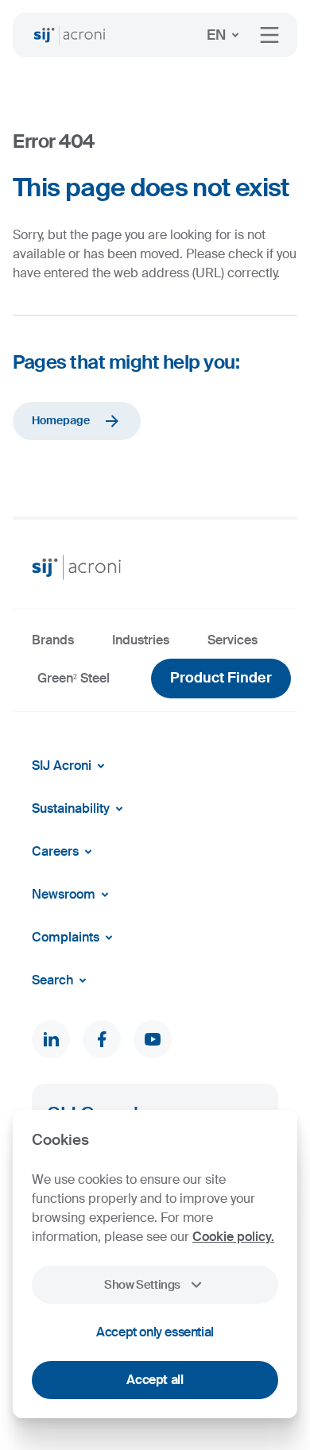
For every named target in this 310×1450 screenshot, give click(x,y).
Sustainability (71, 808)
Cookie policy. (233, 1236)
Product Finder (221, 677)
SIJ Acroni (61, 765)
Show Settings (142, 1285)
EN (216, 34)
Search (52, 980)
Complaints (65, 937)
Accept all (154, 1379)
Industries (140, 640)
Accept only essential (155, 1332)
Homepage (61, 420)
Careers (55, 851)
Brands (53, 640)
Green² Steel (73, 678)
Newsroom (63, 894)
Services (232, 640)
